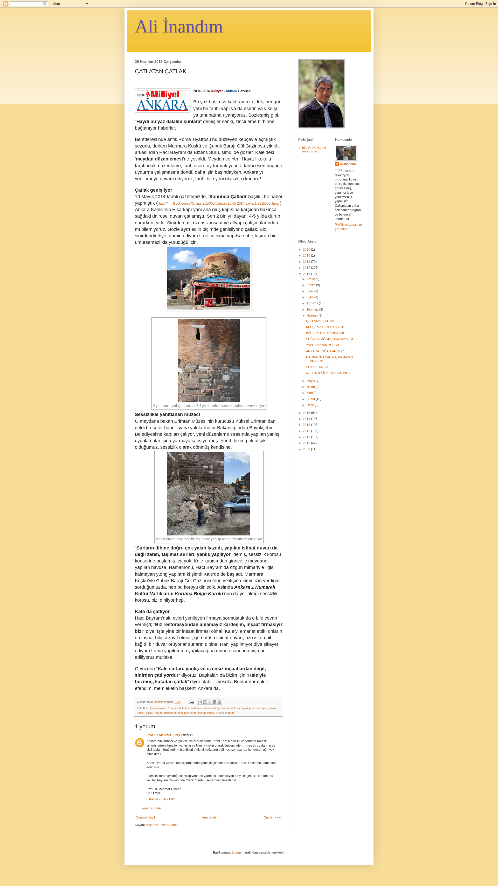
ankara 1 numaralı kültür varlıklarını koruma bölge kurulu (194, 708)
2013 (307, 425)
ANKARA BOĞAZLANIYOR (325, 351)
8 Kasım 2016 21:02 (161, 799)
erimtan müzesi (173, 712)
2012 (307, 431)
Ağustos (313, 303)
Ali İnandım (179, 26)
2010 (307, 443)
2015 (307, 413)
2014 (307, 419)
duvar (158, 712)
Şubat (311, 399)
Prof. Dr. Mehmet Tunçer (165, 735)
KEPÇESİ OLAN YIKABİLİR (325, 327)
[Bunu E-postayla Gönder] (199, 702)
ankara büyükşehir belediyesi (249, 708)
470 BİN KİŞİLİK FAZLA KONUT (328, 373)
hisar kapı (190, 712)
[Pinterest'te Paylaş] (219, 702)
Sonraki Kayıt (145, 817)
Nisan (311, 387)
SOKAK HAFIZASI (318, 367)
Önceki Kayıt (272, 817)
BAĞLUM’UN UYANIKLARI (325, 333)
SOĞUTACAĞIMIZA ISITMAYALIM (329, 339)
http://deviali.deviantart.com (314, 149)
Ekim (310, 291)
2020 (307, 249)
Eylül (310, 297)
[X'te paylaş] (209, 702)
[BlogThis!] (204, 702)
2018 (307, 262)
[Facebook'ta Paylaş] (214, 702)
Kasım (311, 285)
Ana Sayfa (209, 817)
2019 (307, 255)
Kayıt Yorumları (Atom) (162, 825)
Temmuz (313, 309)
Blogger (237, 852)
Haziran (313, 315)
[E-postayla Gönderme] (191, 701)
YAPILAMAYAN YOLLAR (323, 345)
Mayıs (311, 381)
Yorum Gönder (151, 808)
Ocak (311, 405)
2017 (307, 268)
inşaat (202, 712)
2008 (307, 449)
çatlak (149, 712)
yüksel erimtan (225, 712)
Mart (310, 393)
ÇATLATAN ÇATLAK (320, 321)
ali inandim (348, 164)
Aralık (311, 279)
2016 (307, 274)
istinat (211, 712)
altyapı (153, 708)
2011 (307, 437)
